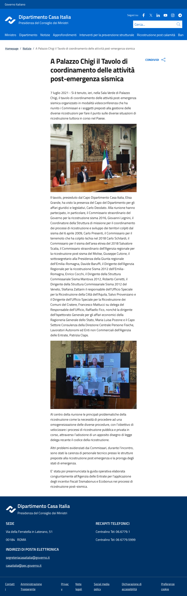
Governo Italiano (15, 4)
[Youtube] (164, 15)
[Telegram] (178, 15)
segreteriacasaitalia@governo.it (28, 557)
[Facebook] (142, 15)
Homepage (11, 48)
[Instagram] (171, 15)
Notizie (27, 48)
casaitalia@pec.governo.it (23, 565)
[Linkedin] (156, 15)
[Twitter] (149, 15)
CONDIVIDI (152, 60)
